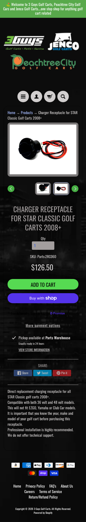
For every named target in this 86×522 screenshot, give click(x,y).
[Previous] (11, 188)
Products (27, 112)
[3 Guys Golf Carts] (43, 54)
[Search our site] (63, 96)
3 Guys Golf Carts (42, 509)
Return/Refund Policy (43, 497)
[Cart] (49, 96)
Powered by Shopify (43, 512)
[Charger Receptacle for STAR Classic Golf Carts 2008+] (61, 188)
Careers (29, 491)
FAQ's (52, 486)
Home (11, 112)
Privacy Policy (35, 486)
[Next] (75, 188)
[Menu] (23, 96)
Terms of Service (50, 491)
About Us (67, 486)
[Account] (36, 96)
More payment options (43, 325)
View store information (34, 349)
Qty (43, 238)
